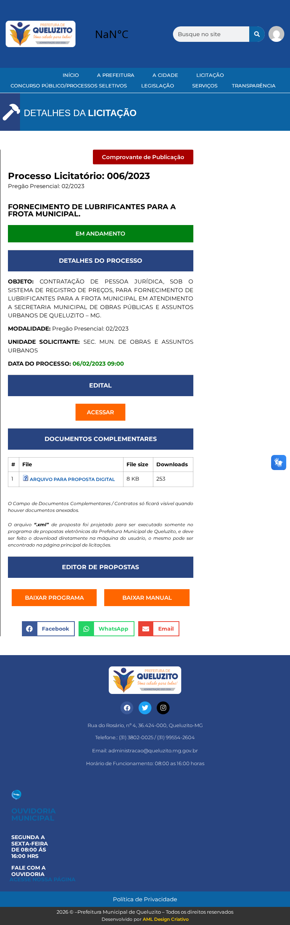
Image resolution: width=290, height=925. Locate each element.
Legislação (157, 86)
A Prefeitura (115, 75)
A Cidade (165, 75)
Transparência (254, 86)
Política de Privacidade (145, 899)
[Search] (257, 34)
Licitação (210, 75)
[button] (143, 157)
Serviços (205, 86)
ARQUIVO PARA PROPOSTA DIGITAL (72, 479)
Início (71, 75)
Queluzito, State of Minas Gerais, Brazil (131, 33)
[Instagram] (163, 707)
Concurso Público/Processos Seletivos (69, 86)
